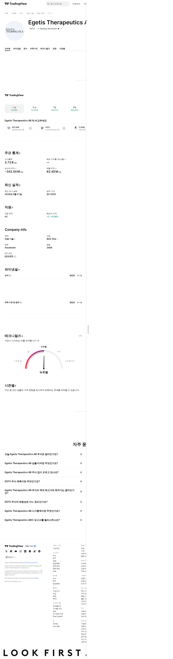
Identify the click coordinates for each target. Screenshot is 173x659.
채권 (54, 561)
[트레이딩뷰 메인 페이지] (16, 3)
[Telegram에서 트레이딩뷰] (30, 551)
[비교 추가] (30, 128)
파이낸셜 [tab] (17, 48)
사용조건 (84, 624)
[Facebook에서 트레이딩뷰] (11, 551)
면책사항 (84, 626)
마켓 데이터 (85, 553)
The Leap (85, 571)
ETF (54, 558)
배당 (54, 596)
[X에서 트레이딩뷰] (6, 551)
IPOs (55, 599)
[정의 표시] (14, 159)
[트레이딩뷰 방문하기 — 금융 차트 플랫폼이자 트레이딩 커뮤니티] (14, 95)
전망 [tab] (54, 48)
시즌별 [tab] (62, 48)
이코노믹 (56, 591)
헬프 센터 (84, 599)
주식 (54, 556)
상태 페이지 (85, 642)
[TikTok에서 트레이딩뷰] (34, 551)
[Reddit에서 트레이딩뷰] (39, 551)
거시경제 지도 (58, 614)
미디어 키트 (85, 604)
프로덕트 (76, 4)
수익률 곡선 (57, 609)
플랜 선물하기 (86, 556)
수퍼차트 (56, 548)
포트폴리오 (57, 606)
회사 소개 (84, 591)
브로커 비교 (85, 569)
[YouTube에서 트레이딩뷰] (15, 551)
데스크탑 (56, 626)
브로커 (83, 566)
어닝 (54, 593)
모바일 (55, 624)
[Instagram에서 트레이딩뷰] (20, 551)
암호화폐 (56, 563)
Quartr (36, 578)
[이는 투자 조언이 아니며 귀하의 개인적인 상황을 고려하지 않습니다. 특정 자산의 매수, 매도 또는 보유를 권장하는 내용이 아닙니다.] (38, 341)
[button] (82, 3)
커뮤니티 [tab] (34, 48)
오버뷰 (83, 563)
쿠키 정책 (84, 631)
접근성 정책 (85, 634)
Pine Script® (57, 616)
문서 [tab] (25, 48)
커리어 (83, 601)
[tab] (72, 275)
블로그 (83, 596)
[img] (58, 29)
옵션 (54, 611)
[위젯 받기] (80, 335)
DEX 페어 (56, 569)
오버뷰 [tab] (7, 48)
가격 (82, 551)
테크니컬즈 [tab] (45, 48)
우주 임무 (84, 593)
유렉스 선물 (85, 581)
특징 (82, 548)
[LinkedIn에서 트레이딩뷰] (25, 551)
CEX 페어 (56, 566)
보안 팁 (84, 637)
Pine (54, 571)
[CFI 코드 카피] (15, 256)
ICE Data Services (32, 562)
